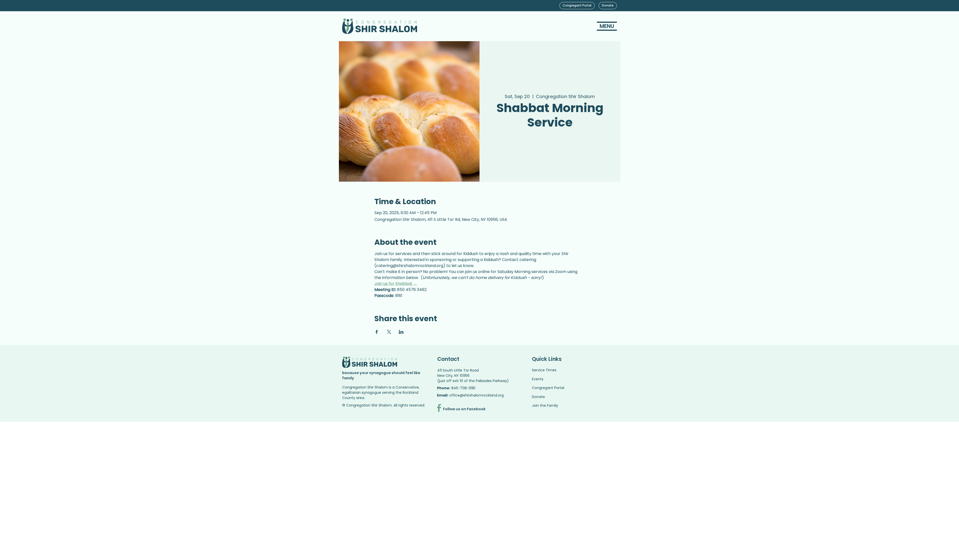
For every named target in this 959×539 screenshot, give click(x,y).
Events (537, 379)
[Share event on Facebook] (376, 332)
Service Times (544, 370)
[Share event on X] (389, 332)
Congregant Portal (548, 387)
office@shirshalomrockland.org (476, 395)
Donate (538, 396)
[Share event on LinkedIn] (401, 332)
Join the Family (545, 405)
